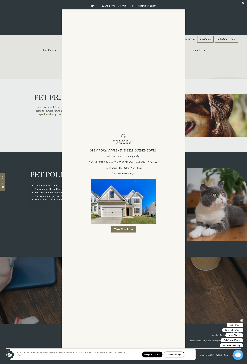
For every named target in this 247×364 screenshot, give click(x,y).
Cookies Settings (174, 354)
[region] (103, 354)
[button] (123, 229)
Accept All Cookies (152, 354)
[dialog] (123, 182)
